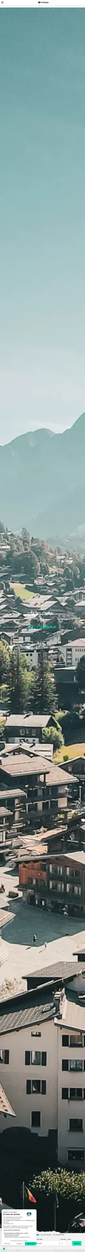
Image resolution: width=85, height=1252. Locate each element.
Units (69, 1241)
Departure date (37, 1239)
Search (77, 1243)
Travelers (63, 1241)
